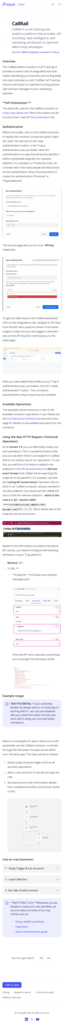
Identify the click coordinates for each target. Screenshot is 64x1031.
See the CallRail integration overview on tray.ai (35, 52)
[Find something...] (60, 4)
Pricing (5, 992)
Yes (41, 958)
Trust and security (45, 992)
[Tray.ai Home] (8, 4)
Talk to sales (12, 984)
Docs (22, 4)
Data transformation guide (31, 931)
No (48, 958)
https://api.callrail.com (15, 113)
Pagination (21, 926)
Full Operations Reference (22, 418)
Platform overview (11, 997)
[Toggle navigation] (53, 4)
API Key (21, 336)
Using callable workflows (29, 921)
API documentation (37, 117)
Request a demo (22, 992)
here (32, 514)
